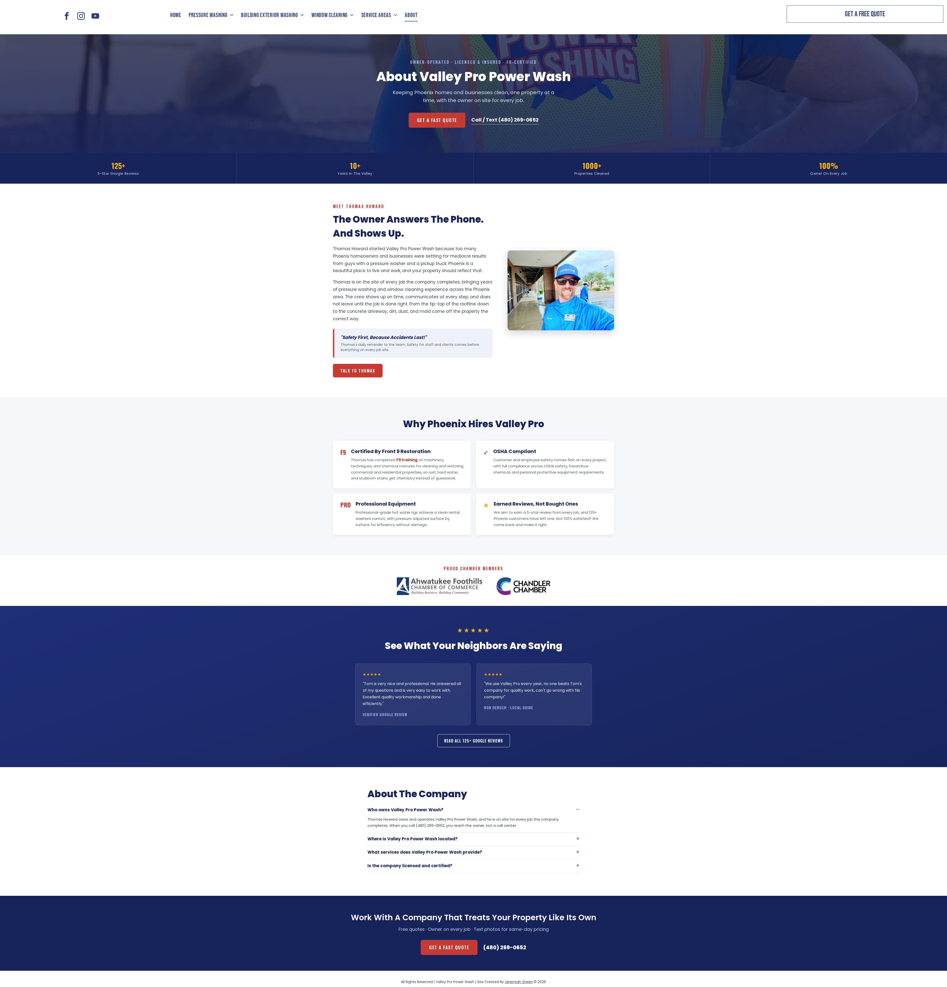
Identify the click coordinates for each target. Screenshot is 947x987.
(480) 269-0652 (504, 947)
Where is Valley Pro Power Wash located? (412, 839)
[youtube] (95, 16)
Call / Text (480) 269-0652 (505, 119)
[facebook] (67, 16)
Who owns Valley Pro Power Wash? (405, 810)
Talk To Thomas (357, 371)
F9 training (407, 459)
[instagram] (81, 16)
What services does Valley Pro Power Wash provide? (424, 852)
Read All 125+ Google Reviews (473, 741)
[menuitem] (175, 15)
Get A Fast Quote (437, 120)
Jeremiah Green (519, 981)
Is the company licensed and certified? (409, 866)
